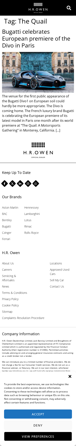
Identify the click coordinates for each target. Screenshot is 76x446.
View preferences (38, 436)
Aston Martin (10, 207)
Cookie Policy (10, 305)
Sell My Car (57, 280)
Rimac (28, 226)
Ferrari (6, 239)
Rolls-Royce (31, 233)
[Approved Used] (70, 8)
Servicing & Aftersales (9, 278)
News (5, 286)
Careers (7, 269)
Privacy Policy (10, 299)
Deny (38, 425)
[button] (70, 376)
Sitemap (7, 311)
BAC (4, 214)
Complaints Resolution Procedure (23, 318)
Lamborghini (32, 214)
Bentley (7, 220)
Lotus (27, 220)
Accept (38, 414)
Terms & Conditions (14, 293)
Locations (56, 263)
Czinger (6, 233)
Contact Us (57, 286)
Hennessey (31, 207)
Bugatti (6, 226)
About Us (8, 263)
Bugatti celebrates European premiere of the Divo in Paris (36, 38)
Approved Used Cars (59, 272)
